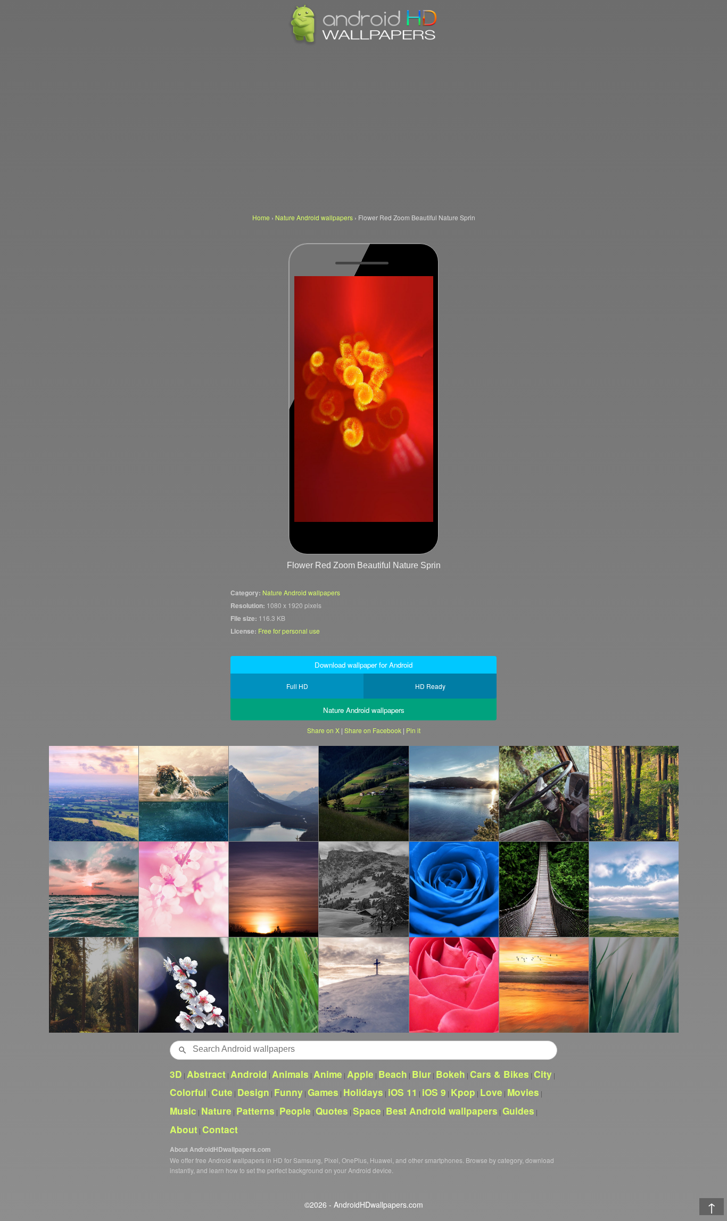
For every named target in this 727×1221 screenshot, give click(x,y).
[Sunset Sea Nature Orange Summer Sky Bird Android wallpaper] (544, 985)
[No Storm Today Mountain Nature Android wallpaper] (634, 889)
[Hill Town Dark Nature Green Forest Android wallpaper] (363, 793)
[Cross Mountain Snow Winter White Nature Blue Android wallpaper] (363, 985)
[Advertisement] (363, 127)
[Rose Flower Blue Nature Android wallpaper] (454, 889)
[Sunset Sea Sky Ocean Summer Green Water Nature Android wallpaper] (93, 889)
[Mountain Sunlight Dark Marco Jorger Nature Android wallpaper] (93, 985)
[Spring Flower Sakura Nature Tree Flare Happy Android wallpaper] (183, 985)
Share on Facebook (372, 730)
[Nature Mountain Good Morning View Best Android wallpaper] (93, 793)
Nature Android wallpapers (301, 592)
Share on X (323, 730)
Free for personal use (289, 630)
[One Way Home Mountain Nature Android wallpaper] (544, 889)
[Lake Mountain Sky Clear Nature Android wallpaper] (273, 793)
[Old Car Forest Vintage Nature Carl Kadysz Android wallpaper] (544, 793)
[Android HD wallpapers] (363, 43)
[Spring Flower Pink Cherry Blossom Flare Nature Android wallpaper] (183, 889)
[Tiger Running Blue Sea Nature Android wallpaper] (183, 793)
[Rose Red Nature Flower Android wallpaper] (454, 985)
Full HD (297, 686)
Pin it (413, 730)
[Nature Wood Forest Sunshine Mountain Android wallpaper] (634, 793)
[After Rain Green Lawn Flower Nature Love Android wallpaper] (273, 985)
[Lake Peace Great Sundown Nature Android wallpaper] (454, 793)
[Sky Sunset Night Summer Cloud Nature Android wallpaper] (273, 889)
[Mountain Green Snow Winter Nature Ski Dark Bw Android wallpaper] (363, 889)
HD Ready (430, 686)
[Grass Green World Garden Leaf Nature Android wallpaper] (634, 985)
